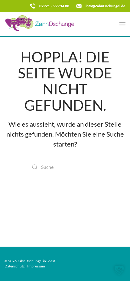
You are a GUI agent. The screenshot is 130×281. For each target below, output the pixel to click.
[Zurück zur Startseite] (42, 24)
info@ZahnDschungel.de (105, 6)
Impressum (36, 266)
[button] (122, 24)
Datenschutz (15, 266)
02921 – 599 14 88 (54, 6)
